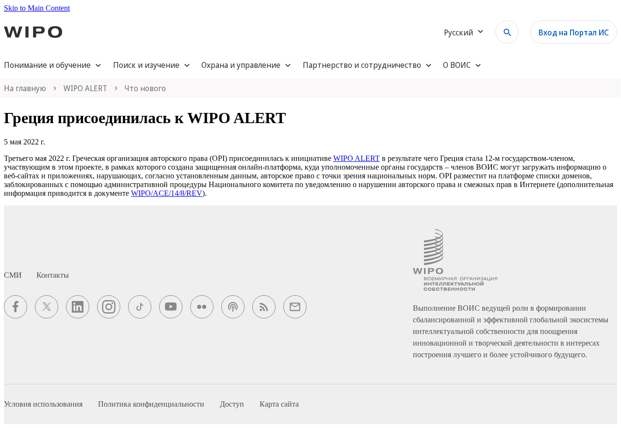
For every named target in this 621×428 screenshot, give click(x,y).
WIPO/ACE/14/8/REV (166, 193)
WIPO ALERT (356, 158)
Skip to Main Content (37, 8)
